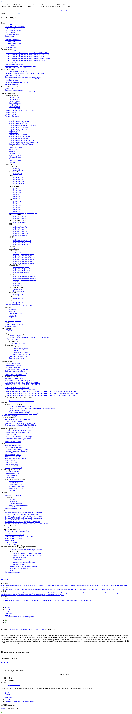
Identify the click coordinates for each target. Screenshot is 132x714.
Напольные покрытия (22, 629)
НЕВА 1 (4, 662)
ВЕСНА (41, 629)
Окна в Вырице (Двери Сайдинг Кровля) (19, 617)
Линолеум (34, 629)
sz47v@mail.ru (39, 11)
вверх (3, 708)
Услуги (7, 607)
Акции (7, 609)
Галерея (7, 615)
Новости (4, 579)
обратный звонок (66, 11)
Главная (11, 629)
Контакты (8, 613)
